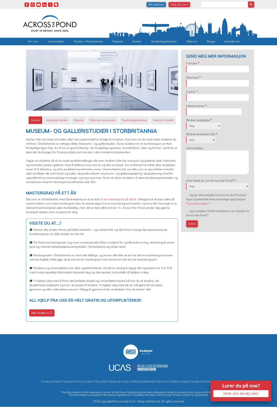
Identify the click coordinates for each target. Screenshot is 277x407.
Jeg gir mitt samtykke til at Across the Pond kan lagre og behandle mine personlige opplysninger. (216, 199)
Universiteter (56, 41)
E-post (191, 92)
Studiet (35, 120)
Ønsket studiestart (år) (200, 134)
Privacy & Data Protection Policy (61, 381)
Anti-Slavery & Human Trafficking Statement (129, 381)
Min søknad (156, 4)
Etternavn (192, 77)
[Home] (50, 23)
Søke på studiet (163, 120)
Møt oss (192, 41)
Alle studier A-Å (41, 313)
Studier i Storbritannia (88, 41)
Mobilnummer (195, 106)
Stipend (117, 41)
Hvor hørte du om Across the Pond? (210, 180)
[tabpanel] (102, 225)
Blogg (211, 41)
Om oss (33, 41)
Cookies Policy (92, 381)
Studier (137, 41)
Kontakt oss (232, 41)
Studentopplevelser (164, 41)
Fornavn (191, 63)
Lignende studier (57, 120)
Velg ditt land (179, 4)
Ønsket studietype (198, 120)
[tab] (35, 120)
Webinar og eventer (102, 120)
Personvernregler (197, 203)
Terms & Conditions (169, 381)
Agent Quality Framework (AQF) (202, 381)
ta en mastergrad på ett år (118, 199)
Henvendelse (194, 148)
